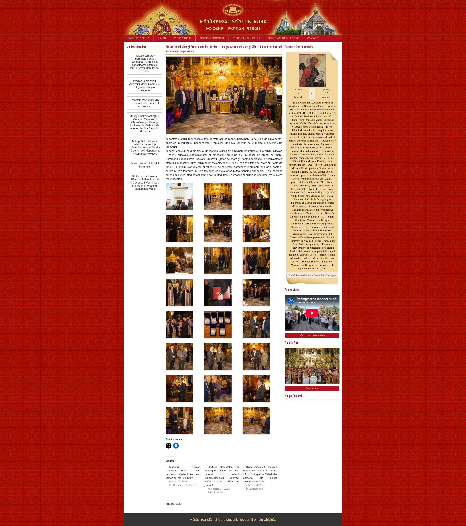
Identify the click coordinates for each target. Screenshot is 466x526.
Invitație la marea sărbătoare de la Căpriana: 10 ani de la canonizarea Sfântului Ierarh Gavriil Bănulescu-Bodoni (144, 63)
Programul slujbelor (246, 38)
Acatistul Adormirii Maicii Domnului (144, 165)
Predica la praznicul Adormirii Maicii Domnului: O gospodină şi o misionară (144, 85)
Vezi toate (312, 388)
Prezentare (184, 38)
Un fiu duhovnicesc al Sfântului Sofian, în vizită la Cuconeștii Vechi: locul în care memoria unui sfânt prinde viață (144, 182)
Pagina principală (138, 38)
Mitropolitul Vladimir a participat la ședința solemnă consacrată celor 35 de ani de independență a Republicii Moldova (144, 147)
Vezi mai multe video (312, 335)
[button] (185, 198)
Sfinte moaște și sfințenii (283, 38)
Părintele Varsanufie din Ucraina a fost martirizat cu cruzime (145, 103)
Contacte (313, 38)
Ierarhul (163, 38)
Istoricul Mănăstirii (212, 38)
